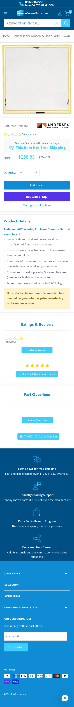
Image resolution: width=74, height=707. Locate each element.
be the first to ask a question (38, 436)
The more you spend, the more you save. (37, 526)
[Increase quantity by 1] (36, 172)
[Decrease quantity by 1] (21, 172)
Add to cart (37, 185)
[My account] (60, 13)
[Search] (65, 23)
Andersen (53, 126)
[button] (65, 698)
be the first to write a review (37, 374)
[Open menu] (5, 13)
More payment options (37, 205)
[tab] (37, 350)
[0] (67, 13)
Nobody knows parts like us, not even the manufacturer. (37, 500)
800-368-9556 (34, 2)
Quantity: (10, 172)
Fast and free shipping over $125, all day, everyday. (37, 473)
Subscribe (15, 647)
